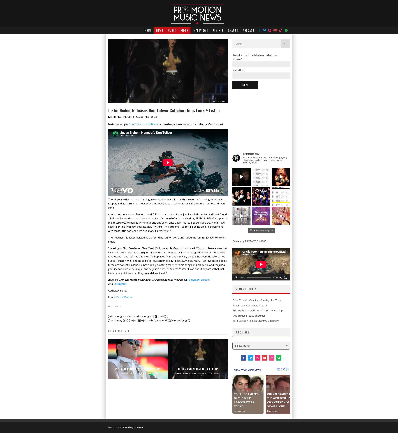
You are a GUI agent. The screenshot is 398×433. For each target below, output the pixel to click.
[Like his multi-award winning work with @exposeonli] (241, 196)
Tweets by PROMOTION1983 (249, 241)
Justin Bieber (151, 124)
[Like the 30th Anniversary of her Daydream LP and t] (261, 216)
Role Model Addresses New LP (250, 305)
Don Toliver (136, 124)
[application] (261, 264)
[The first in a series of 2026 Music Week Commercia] (261, 177)
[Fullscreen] (285, 277)
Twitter (205, 280)
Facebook (193, 280)
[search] (285, 43)
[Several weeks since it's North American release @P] (281, 177)
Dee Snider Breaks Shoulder (248, 315)
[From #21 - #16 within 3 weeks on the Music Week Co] (281, 196)
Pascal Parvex (124, 297)
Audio (129, 117)
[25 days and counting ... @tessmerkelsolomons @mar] (241, 216)
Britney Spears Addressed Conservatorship (257, 310)
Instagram (119, 284)
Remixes (218, 30)
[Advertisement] (261, 115)
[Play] (236, 277)
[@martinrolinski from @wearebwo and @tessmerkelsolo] (241, 177)
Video (184, 30)
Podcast (248, 30)
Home (148, 30)
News (159, 30)
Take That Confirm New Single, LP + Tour (256, 300)
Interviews (200, 30)
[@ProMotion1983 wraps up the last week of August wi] (261, 196)
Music (172, 30)
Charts (233, 30)
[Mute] (280, 277)
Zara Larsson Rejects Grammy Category (255, 320)
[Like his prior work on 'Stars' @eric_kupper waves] (281, 216)
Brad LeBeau (116, 116)
